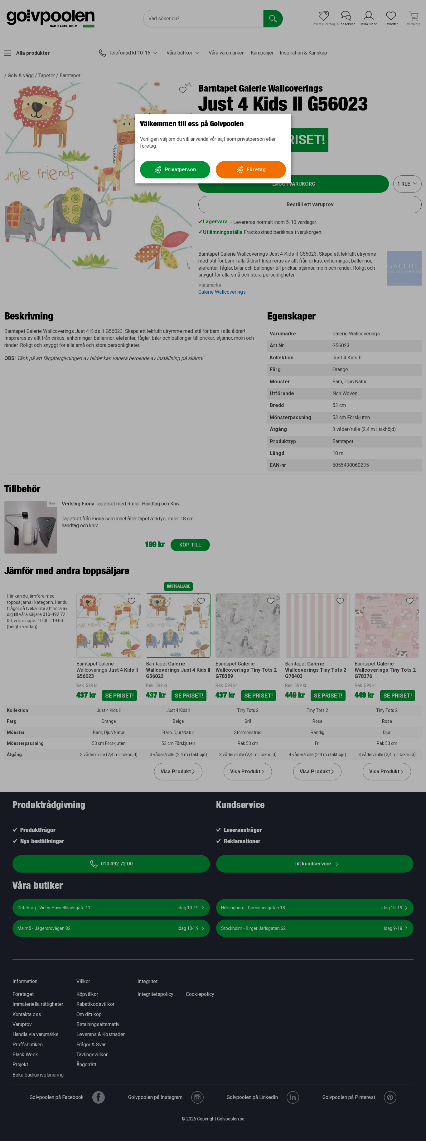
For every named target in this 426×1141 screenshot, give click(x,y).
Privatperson (180, 170)
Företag (256, 170)
